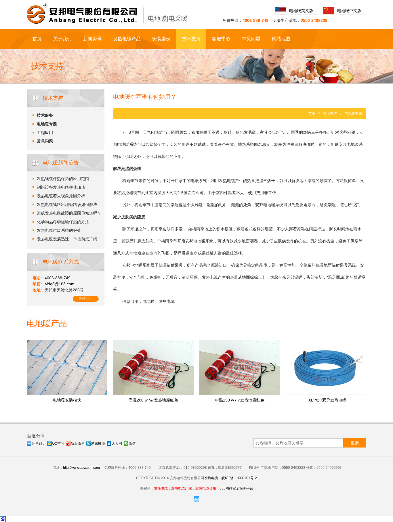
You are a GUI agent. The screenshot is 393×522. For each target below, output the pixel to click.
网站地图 (281, 38)
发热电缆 (211, 478)
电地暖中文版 (349, 10)
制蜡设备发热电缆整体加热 (61, 187)
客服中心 (221, 38)
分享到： (38, 443)
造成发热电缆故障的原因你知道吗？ (69, 213)
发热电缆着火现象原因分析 (61, 196)
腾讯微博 (98, 443)
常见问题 (251, 38)
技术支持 (191, 38)
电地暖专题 (47, 124)
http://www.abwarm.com (81, 468)
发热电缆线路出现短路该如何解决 (67, 204)
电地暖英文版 (301, 10)
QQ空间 (58, 443)
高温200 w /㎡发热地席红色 (153, 400)
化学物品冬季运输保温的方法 (63, 221)
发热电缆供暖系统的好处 (59, 230)
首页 (37, 38)
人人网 (117, 443)
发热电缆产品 (127, 38)
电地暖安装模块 (67, 400)
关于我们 (62, 38)
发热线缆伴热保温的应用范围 (63, 178)
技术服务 (45, 115)
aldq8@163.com (60, 284)
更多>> (84, 299)
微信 (132, 443)
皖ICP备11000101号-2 (239, 478)
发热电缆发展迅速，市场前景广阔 (67, 239)
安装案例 (161, 38)
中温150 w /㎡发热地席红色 (239, 400)
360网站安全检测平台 (236, 488)
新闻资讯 (92, 38)
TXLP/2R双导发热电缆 (326, 400)
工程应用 (45, 132)
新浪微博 (78, 443)
